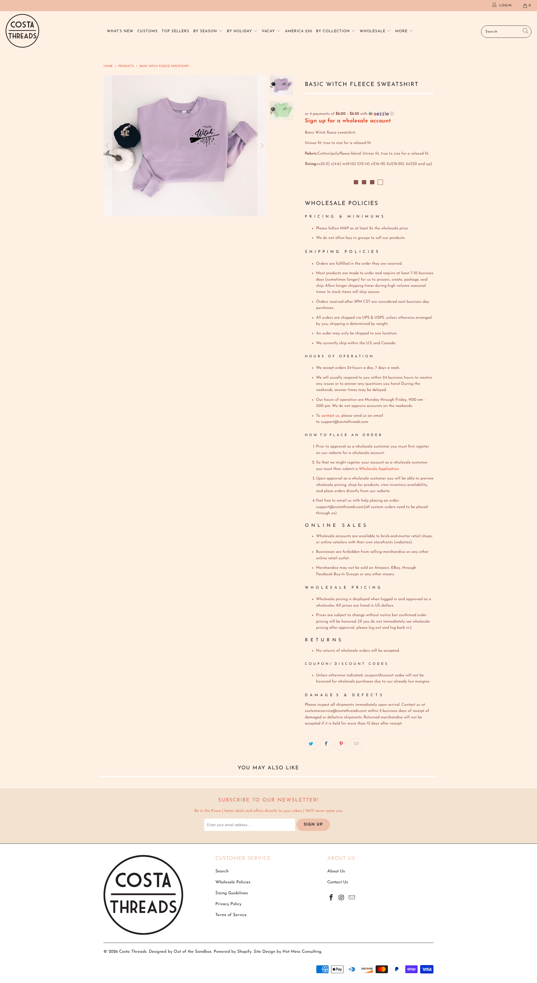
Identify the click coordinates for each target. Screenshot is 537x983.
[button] (369, 114)
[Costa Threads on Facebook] (331, 898)
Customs (147, 31)
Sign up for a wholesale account (348, 121)
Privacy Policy (228, 904)
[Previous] (107, 145)
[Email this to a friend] (356, 744)
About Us (336, 871)
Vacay (269, 31)
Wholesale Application (379, 469)
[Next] (261, 145)
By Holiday (240, 31)
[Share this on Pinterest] (341, 744)
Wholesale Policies (232, 882)
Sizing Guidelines (231, 893)
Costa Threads (133, 952)
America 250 (298, 31)
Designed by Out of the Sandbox (180, 952)
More (402, 31)
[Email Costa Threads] (352, 898)
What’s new (120, 31)
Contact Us (337, 882)
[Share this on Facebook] (326, 744)
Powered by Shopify (232, 952)
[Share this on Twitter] (311, 744)
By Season (205, 31)
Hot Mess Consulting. (302, 952)
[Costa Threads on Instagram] (342, 898)
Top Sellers (175, 31)
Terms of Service (231, 915)
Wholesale (373, 31)
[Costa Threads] (22, 31)
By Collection (333, 31)
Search (222, 871)
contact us (330, 416)
